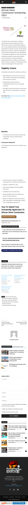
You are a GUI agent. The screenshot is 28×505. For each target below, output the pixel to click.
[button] (14, 503)
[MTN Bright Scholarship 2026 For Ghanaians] (5, 366)
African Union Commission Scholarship (9, 298)
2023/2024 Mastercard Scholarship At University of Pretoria (19, 277)
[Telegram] (16, 21)
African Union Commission (11, 296)
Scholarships (7, 5)
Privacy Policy (6, 497)
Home (2, 5)
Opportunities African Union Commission (10, 301)
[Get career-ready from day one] (4, 443)
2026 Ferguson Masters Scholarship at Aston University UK (16, 359)
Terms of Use (18, 497)
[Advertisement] (14, 115)
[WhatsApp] (9, 21)
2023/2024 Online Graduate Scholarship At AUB (7, 324)
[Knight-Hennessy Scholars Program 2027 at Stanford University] (5, 352)
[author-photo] (14, 337)
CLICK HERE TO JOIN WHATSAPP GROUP (12, 250)
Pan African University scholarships (9, 305)
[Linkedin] (12, 21)
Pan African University (6, 303)
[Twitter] (6, 21)
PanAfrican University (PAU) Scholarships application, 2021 (6, 288)
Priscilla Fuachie (6, 17)
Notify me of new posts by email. (10, 412)
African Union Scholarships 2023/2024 (9, 300)
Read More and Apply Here (8, 216)
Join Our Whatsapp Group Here (19, 503)
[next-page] (5, 371)
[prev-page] (2, 371)
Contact (23, 497)
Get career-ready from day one (16, 440)
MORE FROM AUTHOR (18, 346)
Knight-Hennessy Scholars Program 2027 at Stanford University (16, 352)
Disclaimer (12, 497)
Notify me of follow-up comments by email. (13, 409)
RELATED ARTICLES (6, 346)
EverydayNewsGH (12, 429)
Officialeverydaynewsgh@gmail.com (14, 485)
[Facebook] (2, 21)
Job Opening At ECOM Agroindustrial (21, 323)
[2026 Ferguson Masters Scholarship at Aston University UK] (5, 359)
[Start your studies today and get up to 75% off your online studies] (4, 428)
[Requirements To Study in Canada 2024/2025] (4, 450)
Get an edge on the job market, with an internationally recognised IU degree (16, 434)
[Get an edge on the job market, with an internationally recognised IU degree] (4, 435)
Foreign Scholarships (16, 5)
